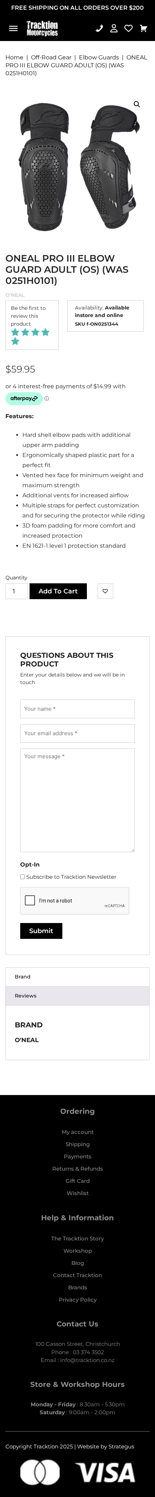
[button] (136, 104)
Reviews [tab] (25, 995)
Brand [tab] (23, 976)
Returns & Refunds (77, 1168)
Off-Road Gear (51, 57)
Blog (77, 1262)
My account (78, 1132)
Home (14, 57)
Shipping (78, 1144)
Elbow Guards (99, 57)
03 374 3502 (88, 1352)
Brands (77, 1287)
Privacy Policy (78, 1299)
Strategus (121, 1446)
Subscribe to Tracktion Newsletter (71, 876)
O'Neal (15, 295)
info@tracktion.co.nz (87, 1360)
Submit (41, 931)
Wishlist (78, 1193)
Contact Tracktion (77, 1275)
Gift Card (78, 1180)
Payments (78, 1156)
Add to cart (58, 591)
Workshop (77, 1250)
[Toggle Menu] (13, 28)
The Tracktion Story (77, 1238)
